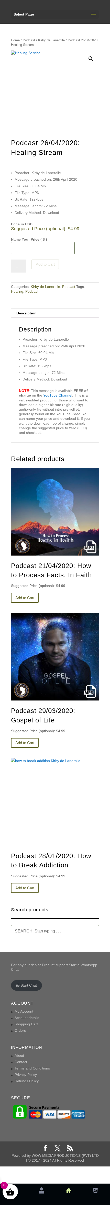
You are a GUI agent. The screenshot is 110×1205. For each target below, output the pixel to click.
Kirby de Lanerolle (51, 40)
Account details (27, 1018)
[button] (90, 58)
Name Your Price (29, 239)
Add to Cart (45, 264)
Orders (20, 1030)
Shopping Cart (26, 1024)
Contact (21, 1062)
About (19, 1055)
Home (15, 40)
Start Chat (28, 985)
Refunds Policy (27, 1081)
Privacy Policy (26, 1075)
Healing (17, 291)
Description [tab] (26, 313)
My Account (24, 1011)
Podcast (29, 40)
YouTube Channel (57, 395)
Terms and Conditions (32, 1068)
